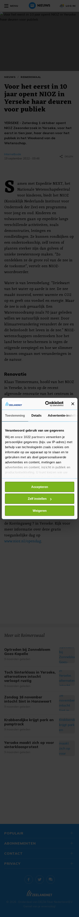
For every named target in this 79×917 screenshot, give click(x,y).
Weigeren (40, 510)
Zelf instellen (37, 498)
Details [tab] (36, 415)
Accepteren (39, 487)
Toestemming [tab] (15, 415)
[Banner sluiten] (72, 403)
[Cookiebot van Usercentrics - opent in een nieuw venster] (47, 403)
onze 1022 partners (30, 437)
